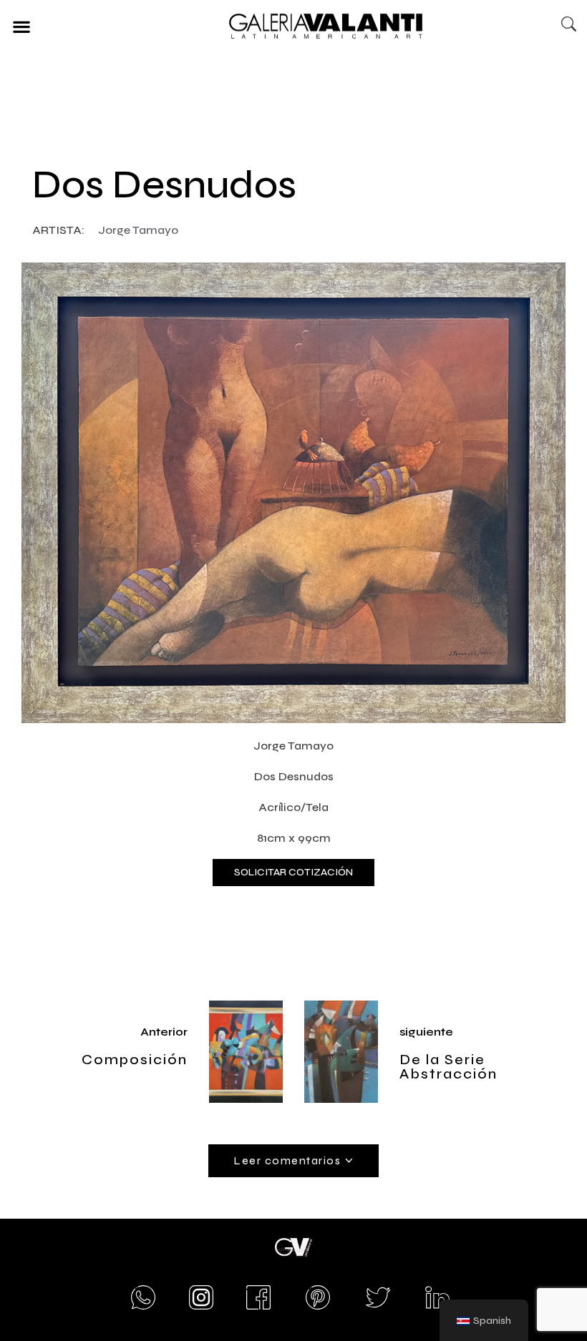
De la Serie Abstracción (448, 1067)
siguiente (426, 1031)
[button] (21, 26)
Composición (135, 1060)
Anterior (164, 1031)
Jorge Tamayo (138, 230)
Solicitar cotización (293, 872)
